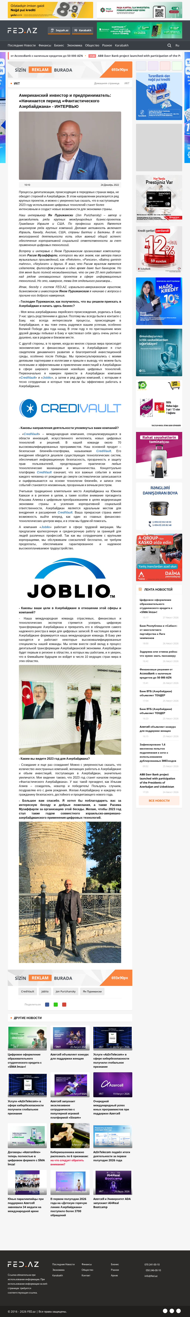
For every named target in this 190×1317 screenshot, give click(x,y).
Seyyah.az (62, 30)
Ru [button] (178, 45)
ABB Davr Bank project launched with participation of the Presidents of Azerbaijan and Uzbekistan (96, 56)
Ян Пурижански (92, 991)
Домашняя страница (106, 83)
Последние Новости (22, 45)
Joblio (47, 377)
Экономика (74, 45)
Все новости (159, 800)
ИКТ (127, 83)
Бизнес (59, 45)
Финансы (45, 45)
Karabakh (85, 30)
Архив (114, 1275)
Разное (107, 45)
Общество (92, 45)
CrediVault (28, 377)
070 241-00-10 (152, 1264)
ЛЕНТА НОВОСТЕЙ (158, 589)
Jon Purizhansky (66, 991)
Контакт (86, 1275)
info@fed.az (151, 1276)
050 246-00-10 (153, 1270)
